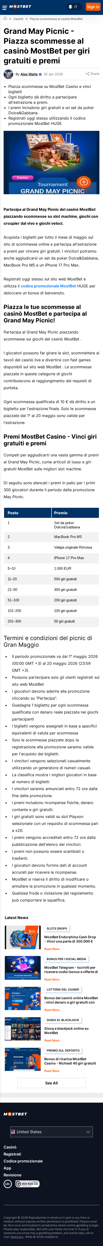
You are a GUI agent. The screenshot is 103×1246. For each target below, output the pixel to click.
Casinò (10, 1147)
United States (29, 1131)
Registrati (12, 1154)
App (7, 1168)
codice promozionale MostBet (48, 286)
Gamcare (17, 1237)
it (76, 7)
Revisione (12, 1175)
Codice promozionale (23, 1161)
